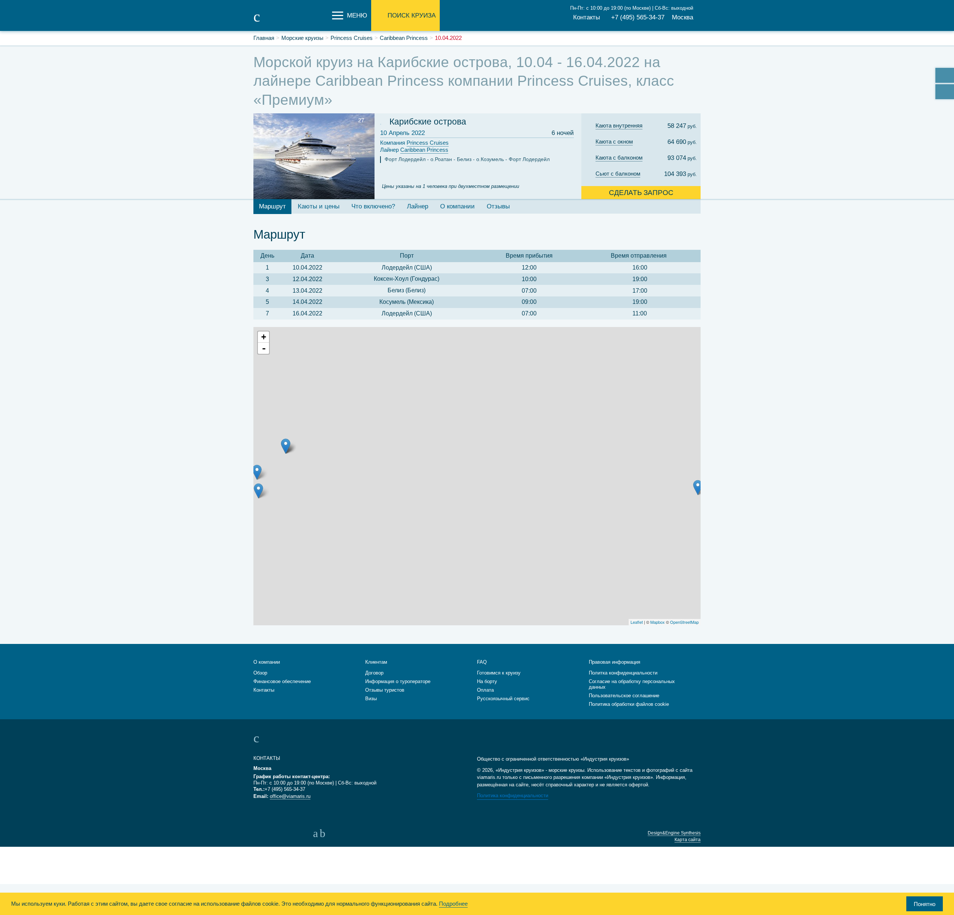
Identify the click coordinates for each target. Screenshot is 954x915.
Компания (414, 142)
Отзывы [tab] (498, 206)
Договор (374, 673)
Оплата (485, 690)
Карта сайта (688, 839)
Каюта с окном (614, 141)
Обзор (260, 673)
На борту (487, 681)
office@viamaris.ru (290, 796)
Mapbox (657, 622)
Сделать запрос (641, 192)
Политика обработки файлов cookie (629, 704)
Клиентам (376, 662)
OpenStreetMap (684, 622)
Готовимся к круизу (499, 673)
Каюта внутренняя (619, 125)
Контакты (586, 17)
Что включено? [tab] (373, 206)
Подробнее (453, 903)
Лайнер (414, 150)
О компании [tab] (457, 206)
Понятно (924, 904)
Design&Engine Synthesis (674, 833)
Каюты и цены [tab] (318, 206)
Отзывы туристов (384, 690)
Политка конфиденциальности (623, 673)
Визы (371, 698)
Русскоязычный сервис (503, 698)
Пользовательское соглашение (624, 695)
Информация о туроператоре (397, 681)
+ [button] (263, 337)
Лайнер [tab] (417, 206)
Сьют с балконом (618, 173)
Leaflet (637, 622)
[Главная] (290, 21)
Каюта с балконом (619, 157)
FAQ (482, 662)
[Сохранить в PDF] (944, 91)
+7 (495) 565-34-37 (637, 17)
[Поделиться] (944, 75)
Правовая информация (614, 662)
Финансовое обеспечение (282, 681)
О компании (266, 662)
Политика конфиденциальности (512, 795)
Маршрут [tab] (272, 206)
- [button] (263, 348)
